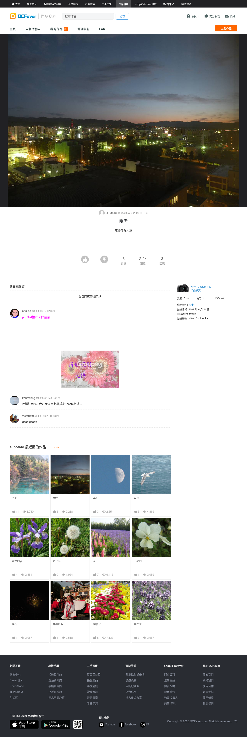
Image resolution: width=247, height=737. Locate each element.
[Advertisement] (123, 245)
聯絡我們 (208, 680)
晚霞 (55, 498)
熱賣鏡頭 (169, 692)
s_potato (112, 212)
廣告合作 (208, 686)
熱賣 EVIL (170, 703)
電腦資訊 (92, 692)
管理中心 (83, 29)
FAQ (102, 29)
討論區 (14, 697)
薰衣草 (138, 624)
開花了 (97, 624)
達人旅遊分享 (134, 697)
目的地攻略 (132, 686)
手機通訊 (92, 686)
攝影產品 (92, 680)
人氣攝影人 (33, 29)
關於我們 (208, 674)
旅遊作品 (131, 692)
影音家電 (92, 697)
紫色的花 (17, 561)
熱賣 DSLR (171, 697)
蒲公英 (56, 561)
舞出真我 (57, 624)
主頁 (13, 29)
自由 (136, 498)
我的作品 (58, 29)
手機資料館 (55, 686)
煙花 (14, 624)
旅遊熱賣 (131, 680)
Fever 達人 (16, 680)
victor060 (28, 416)
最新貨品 (169, 680)
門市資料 (169, 674)
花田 (95, 561)
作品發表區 (16, 692)
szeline (26, 311)
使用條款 (208, 697)
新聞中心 (15, 674)
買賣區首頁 (94, 674)
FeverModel (17, 686)
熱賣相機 (169, 686)
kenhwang (28, 398)
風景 (191, 304)
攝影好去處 (135, 674)
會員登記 (208, 692)
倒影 (14, 498)
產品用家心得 (56, 697)
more (56, 447)
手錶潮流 (92, 703)
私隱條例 (208, 703)
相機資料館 (55, 674)
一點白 (138, 561)
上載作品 (226, 28)
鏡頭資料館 (55, 680)
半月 (95, 498)
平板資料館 (55, 692)
